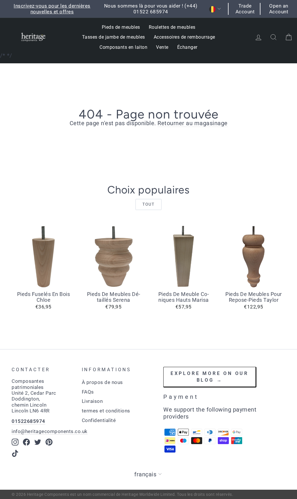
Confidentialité (99, 420)
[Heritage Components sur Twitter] (37, 442)
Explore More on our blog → (210, 377)
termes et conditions (106, 411)
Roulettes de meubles (172, 27)
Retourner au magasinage (192, 123)
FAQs (88, 392)
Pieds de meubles (121, 27)
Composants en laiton (123, 47)
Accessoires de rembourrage (184, 37)
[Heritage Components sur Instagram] (15, 442)
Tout (148, 204)
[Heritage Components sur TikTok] (15, 453)
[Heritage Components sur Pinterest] (49, 442)
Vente (162, 47)
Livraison (92, 401)
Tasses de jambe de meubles (113, 37)
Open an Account (279, 9)
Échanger (187, 47)
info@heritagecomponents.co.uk (50, 431)
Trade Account (245, 9)
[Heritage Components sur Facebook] (26, 442)
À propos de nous (102, 382)
